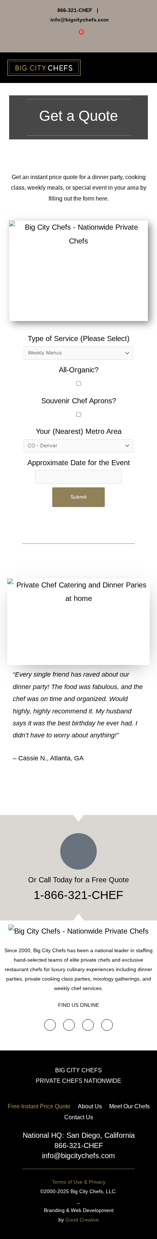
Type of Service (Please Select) (79, 339)
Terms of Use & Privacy (79, 1182)
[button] (144, 68)
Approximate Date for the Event (78, 463)
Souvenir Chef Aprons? (78, 401)
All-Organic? (79, 370)
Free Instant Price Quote (39, 1106)
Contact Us (78, 1117)
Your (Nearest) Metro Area (79, 431)
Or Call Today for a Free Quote (78, 880)
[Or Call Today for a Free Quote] (78, 851)
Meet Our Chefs (129, 1106)
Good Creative (82, 1220)
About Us (90, 1106)
